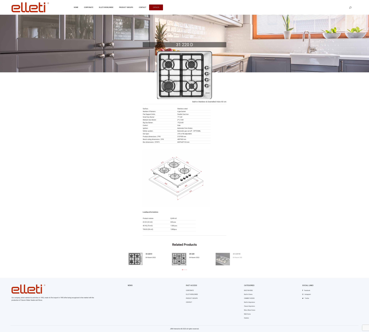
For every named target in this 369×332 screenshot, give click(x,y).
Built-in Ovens (248, 294)
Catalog (156, 7)
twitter (306, 298)
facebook (307, 290)
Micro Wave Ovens (249, 310)
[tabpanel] (192, 259)
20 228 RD (237, 254)
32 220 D (149, 254)
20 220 (191, 254)
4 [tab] (186, 269)
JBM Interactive (175, 329)
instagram (307, 294)
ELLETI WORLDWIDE (192, 294)
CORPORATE (190, 290)
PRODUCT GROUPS (192, 298)
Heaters (246, 318)
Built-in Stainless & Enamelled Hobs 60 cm (209, 102)
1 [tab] (182, 269)
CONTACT (189, 302)
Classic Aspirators (249, 306)
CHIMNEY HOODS (249, 298)
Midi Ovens (247, 314)
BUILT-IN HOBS (248, 290)
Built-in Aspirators (249, 302)
